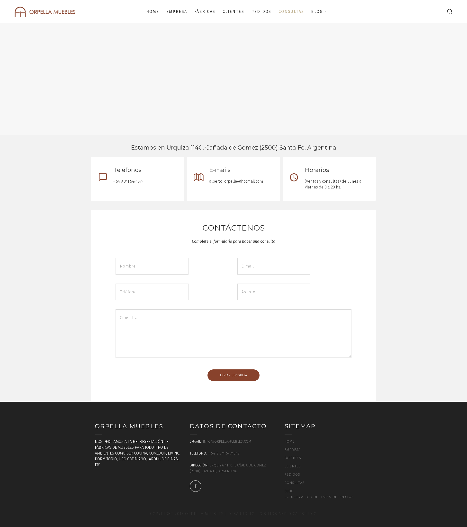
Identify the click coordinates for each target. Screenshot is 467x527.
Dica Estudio (302, 513)
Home (152, 11)
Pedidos (261, 11)
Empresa (176, 11)
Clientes (233, 11)
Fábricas (205, 11)
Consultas (291, 11)
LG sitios (267, 513)
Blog (317, 11)
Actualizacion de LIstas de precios (319, 497)
